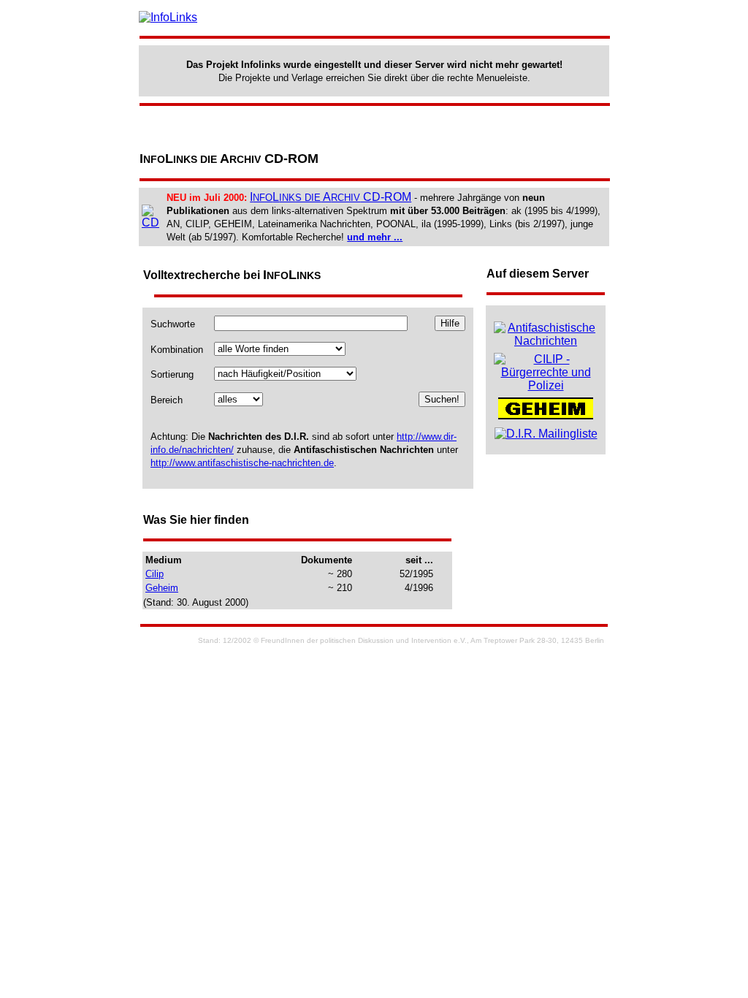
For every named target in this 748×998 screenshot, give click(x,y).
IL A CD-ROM (330, 197)
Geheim (161, 587)
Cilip (154, 573)
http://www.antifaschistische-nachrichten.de (242, 462)
